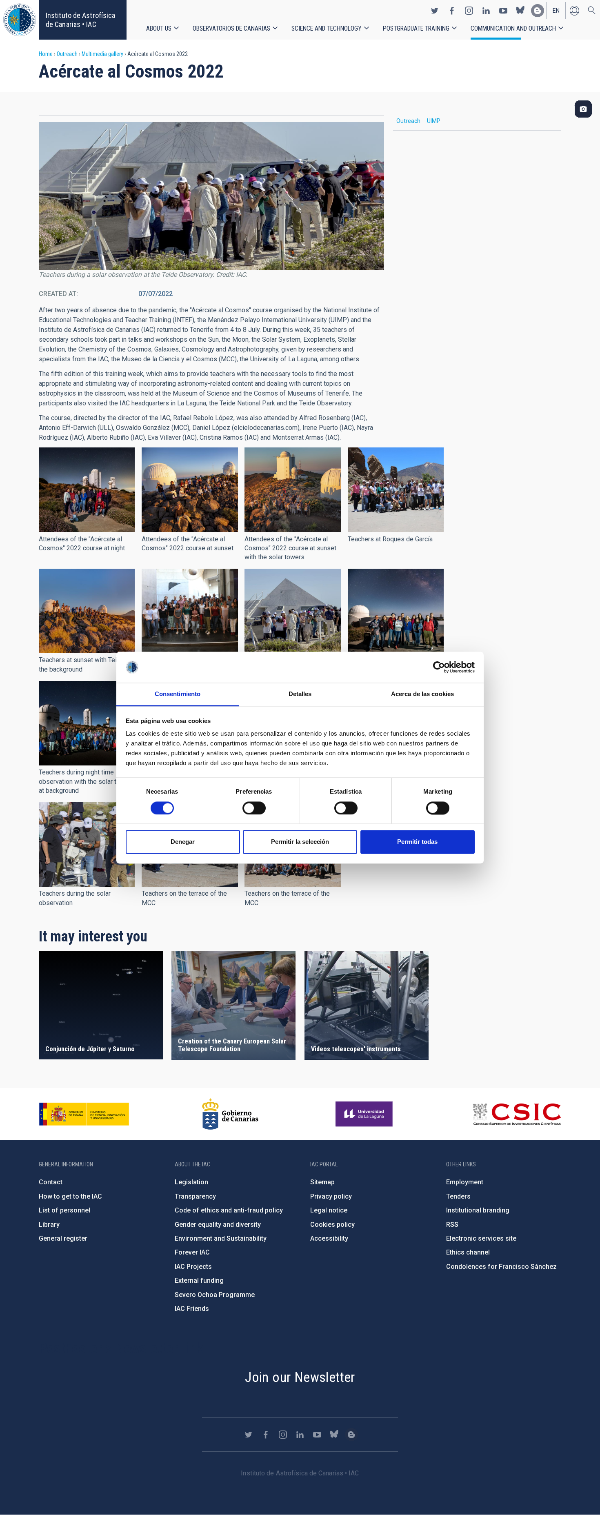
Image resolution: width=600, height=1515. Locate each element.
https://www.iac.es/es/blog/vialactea (537, 10)
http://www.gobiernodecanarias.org (230, 1114)
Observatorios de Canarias (231, 28)
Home (46, 54)
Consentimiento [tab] (177, 694)
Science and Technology (326, 28)
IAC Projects (193, 1266)
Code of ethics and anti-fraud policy (229, 1210)
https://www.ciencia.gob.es (84, 1114)
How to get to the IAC (70, 1196)
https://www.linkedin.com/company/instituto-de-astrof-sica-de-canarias (486, 10)
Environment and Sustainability (221, 1238)
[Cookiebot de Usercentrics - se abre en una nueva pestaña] (439, 667)
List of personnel (64, 1210)
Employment (464, 1182)
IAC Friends (192, 1309)
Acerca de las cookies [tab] (422, 694)
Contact (50, 1182)
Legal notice (328, 1210)
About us (158, 28)
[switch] (254, 807)
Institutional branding (477, 1210)
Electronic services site (481, 1238)
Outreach (67, 54)
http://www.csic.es (516, 1114)
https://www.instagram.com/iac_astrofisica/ (469, 10)
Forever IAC (192, 1252)
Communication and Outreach (513, 28)
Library (49, 1224)
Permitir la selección (300, 842)
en (556, 10)
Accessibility (329, 1238)
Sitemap (322, 1182)
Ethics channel (468, 1252)
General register (63, 1238)
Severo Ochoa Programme (215, 1295)
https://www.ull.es (365, 1114)
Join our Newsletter (300, 1377)
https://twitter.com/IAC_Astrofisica (434, 10)
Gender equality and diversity (218, 1224)
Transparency (195, 1196)
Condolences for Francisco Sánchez (501, 1266)
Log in (574, 10)
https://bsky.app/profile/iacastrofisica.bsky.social (520, 10)
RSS (452, 1224)
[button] (87, 489)
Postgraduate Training (416, 28)
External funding (199, 1280)
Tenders (458, 1196)
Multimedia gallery (102, 54)
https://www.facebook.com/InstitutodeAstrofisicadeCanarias (451, 10)
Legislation (191, 1182)
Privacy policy (331, 1196)
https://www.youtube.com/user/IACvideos (503, 10)
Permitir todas (417, 842)
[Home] (19, 20)
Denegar (183, 842)
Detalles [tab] (300, 694)
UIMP (433, 121)
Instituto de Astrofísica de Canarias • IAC (80, 20)
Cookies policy (332, 1224)
